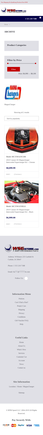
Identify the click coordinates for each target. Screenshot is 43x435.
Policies (21, 299)
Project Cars (21, 306)
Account (21, 360)
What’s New (21, 350)
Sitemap (21, 393)
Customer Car (22, 357)
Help (21, 324)
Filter (13, 69)
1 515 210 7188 (31, 19)
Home (6, 24)
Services (21, 353)
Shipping (21, 310)
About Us (21, 346)
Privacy (21, 313)
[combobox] (21, 118)
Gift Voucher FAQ (21, 320)
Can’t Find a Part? (21, 302)
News (21, 364)
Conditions (21, 317)
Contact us (21, 368)
